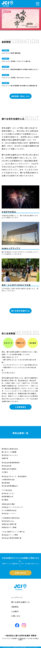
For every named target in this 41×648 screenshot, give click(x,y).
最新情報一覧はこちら (20, 96)
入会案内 (15, 611)
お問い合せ (15, 616)
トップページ (16, 597)
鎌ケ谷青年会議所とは (20, 311)
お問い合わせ (20, 573)
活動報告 (15, 606)
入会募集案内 (20, 407)
